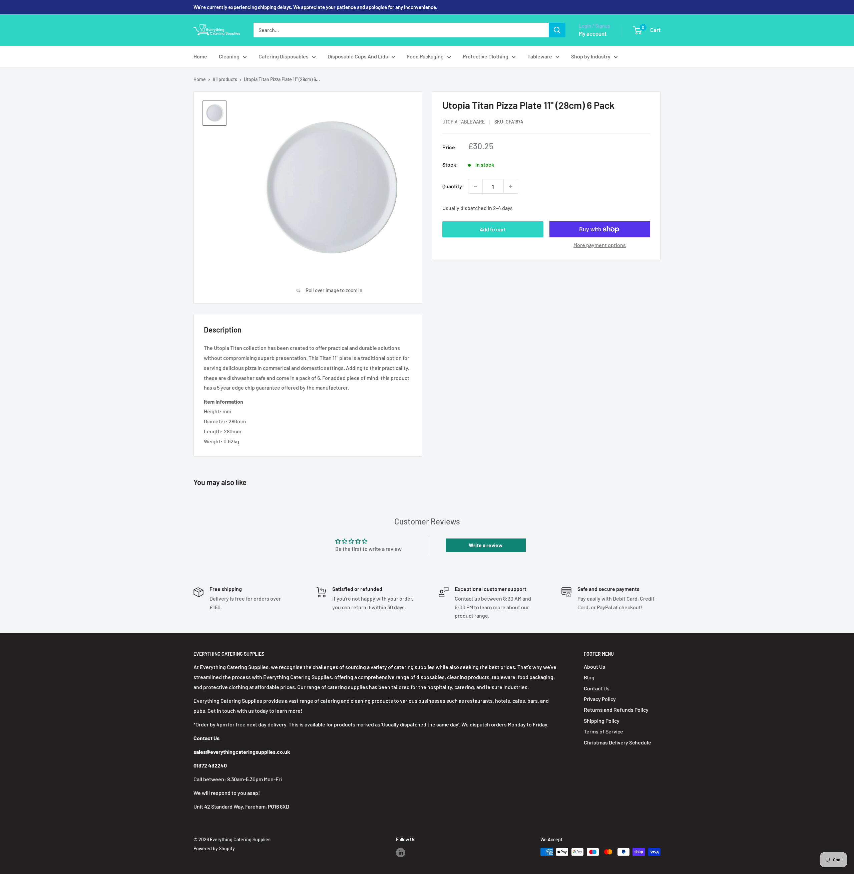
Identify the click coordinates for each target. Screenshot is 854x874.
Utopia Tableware (463, 122)
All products (224, 79)
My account (592, 33)
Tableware (539, 56)
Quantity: (453, 186)
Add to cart (493, 229)
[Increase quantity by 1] (511, 186)
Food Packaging (425, 56)
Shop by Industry (590, 56)
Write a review (486, 545)
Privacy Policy (600, 699)
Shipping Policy (601, 720)
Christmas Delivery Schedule (617, 742)
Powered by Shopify (214, 848)
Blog (589, 677)
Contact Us (596, 688)
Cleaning (229, 56)
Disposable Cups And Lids (358, 56)
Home (200, 56)
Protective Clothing (485, 56)
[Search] (557, 30)
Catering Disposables (284, 56)
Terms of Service (603, 731)
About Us (594, 666)
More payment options (599, 245)
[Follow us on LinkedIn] (400, 852)
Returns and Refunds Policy (616, 709)
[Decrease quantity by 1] (475, 186)
